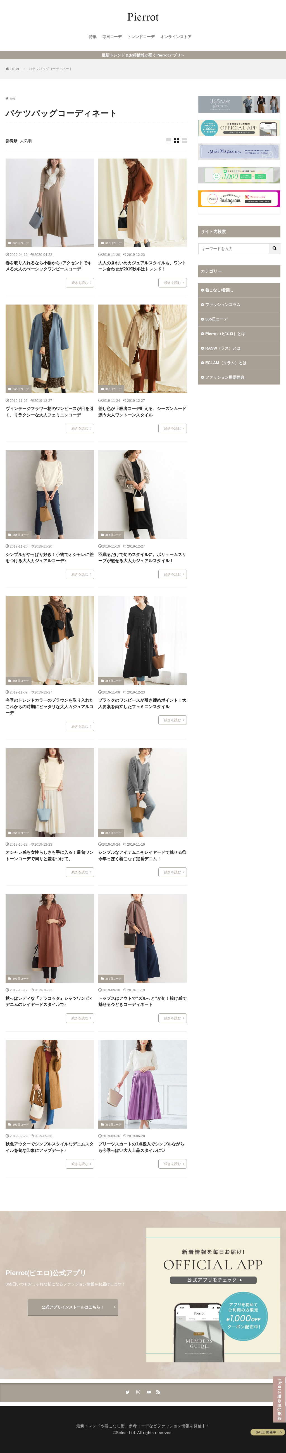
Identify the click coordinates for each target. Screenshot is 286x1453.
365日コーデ (21, 243)
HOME (15, 69)
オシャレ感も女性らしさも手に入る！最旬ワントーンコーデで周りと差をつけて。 (50, 855)
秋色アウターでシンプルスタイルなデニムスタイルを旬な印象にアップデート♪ (50, 1147)
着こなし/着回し (219, 290)
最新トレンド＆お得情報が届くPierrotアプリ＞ (143, 55)
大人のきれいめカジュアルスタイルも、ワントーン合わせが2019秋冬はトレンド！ (142, 266)
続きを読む (80, 283)
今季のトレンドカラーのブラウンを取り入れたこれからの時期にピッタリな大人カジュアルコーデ (50, 706)
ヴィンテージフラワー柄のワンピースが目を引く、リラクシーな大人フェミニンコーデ (50, 411)
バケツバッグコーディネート (50, 69)
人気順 (26, 140)
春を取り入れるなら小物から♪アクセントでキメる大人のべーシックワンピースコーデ (49, 266)
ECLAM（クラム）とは (226, 362)
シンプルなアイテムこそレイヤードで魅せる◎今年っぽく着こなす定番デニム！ (142, 855)
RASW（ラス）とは (222, 348)
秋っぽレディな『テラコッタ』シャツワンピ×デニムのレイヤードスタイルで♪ (49, 1001)
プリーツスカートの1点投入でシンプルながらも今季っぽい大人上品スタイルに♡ (141, 1147)
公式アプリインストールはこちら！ (73, 1307)
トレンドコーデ (141, 36)
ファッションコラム (222, 304)
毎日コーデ (112, 36)
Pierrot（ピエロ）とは (225, 333)
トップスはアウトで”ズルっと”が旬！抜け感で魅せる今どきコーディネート (142, 1001)
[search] (274, 248)
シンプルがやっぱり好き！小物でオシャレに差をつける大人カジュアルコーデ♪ (50, 557)
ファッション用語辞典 (224, 377)
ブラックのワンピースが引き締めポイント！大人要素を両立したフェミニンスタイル (142, 703)
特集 (93, 36)
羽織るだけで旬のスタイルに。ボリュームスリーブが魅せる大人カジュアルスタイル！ (142, 557)
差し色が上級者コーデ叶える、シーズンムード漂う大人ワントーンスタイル (142, 411)
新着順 (11, 140)
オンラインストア (176, 36)
